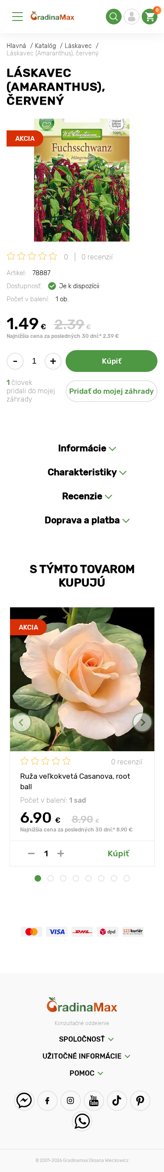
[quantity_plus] (60, 853)
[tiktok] (117, 1100)
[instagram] (70, 1100)
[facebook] (47, 1100)
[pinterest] (140, 1100)
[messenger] (24, 1100)
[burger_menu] (17, 16)
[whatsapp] (82, 1121)
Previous (21, 722)
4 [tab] (76, 878)
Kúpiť (111, 361)
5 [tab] (88, 878)
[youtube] (94, 1100)
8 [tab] (126, 878)
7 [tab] (114, 878)
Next (142, 722)
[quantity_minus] (31, 853)
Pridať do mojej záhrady (111, 391)
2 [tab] (50, 878)
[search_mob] (114, 16)
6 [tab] (101, 878)
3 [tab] (63, 878)
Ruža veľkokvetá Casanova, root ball (75, 781)
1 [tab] (38, 878)
